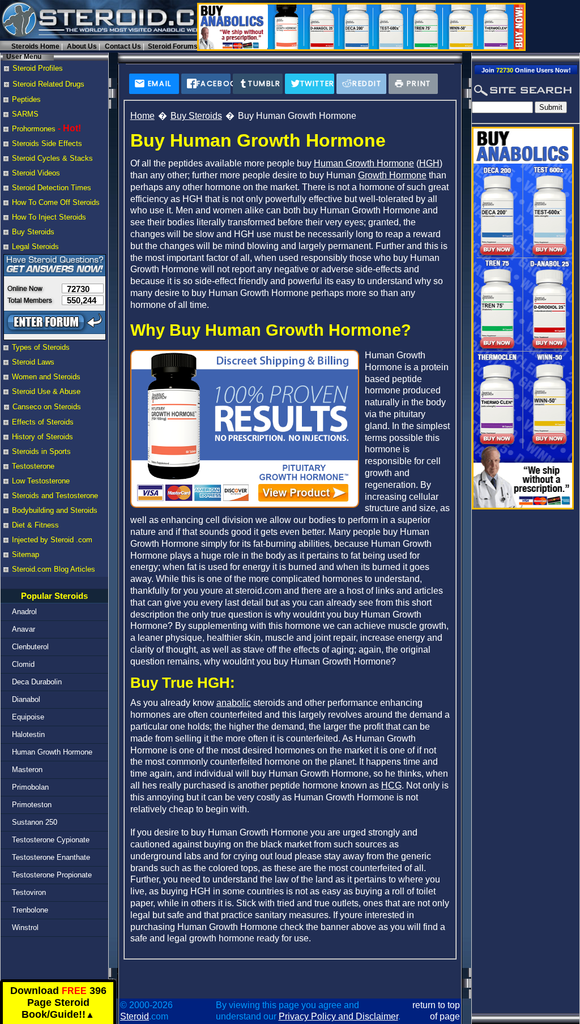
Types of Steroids (41, 347)
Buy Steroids (33, 232)
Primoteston (32, 804)
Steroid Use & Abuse (46, 391)
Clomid (23, 664)
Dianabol (26, 699)
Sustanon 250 (34, 822)
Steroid (134, 1016)
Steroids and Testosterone (55, 495)
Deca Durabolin (37, 682)
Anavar (23, 629)
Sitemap (25, 554)
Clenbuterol (30, 646)
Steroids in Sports (41, 451)
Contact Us (123, 46)
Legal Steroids (35, 246)
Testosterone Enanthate (51, 857)
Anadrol (24, 611)
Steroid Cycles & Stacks (52, 158)
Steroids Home (35, 46)
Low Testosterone (41, 481)
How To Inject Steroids (49, 217)
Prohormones (34, 129)
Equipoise (28, 717)
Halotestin (28, 734)
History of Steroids (42, 436)
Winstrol (25, 927)
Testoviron (29, 892)
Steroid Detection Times (51, 187)
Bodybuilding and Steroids (54, 510)
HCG (391, 785)
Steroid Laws (33, 362)
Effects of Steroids (43, 422)
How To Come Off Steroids (56, 202)
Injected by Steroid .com (52, 539)
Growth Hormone (392, 175)
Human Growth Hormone (52, 752)
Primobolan (30, 787)
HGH (429, 163)
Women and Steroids (46, 376)
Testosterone (33, 466)
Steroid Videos (36, 173)
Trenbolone (30, 910)
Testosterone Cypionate (50, 840)
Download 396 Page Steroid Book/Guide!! (58, 1003)
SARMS (25, 114)
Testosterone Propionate (52, 875)
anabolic (233, 703)
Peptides (26, 99)
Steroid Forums (173, 46)
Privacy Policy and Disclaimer (338, 1016)
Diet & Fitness (35, 525)
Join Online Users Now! (526, 70)
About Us (82, 46)
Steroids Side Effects (47, 143)
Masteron (27, 769)
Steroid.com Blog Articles (53, 569)
